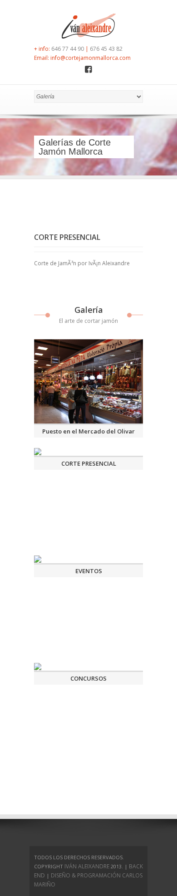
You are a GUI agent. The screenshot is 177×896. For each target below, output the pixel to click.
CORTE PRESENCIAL (88, 463)
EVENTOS (88, 571)
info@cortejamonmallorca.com (90, 58)
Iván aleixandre (86, 866)
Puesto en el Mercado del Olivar (88, 431)
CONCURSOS (88, 678)
